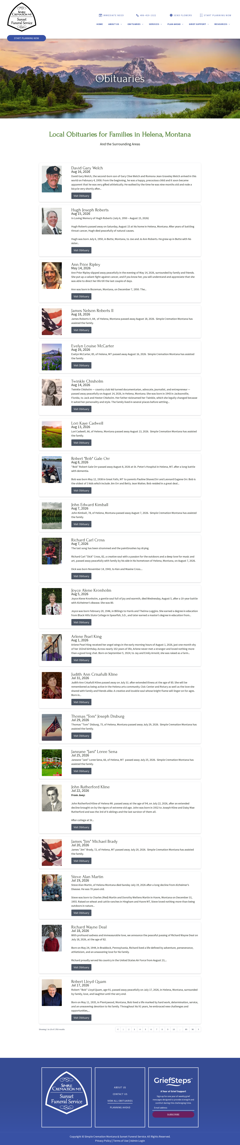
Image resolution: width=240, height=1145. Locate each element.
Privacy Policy (103, 1140)
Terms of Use (120, 1140)
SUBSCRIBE (173, 1114)
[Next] (198, 1029)
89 (186, 1029)
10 (174, 1029)
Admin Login (137, 1140)
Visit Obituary (81, 195)
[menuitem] (100, 24)
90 (193, 1029)
